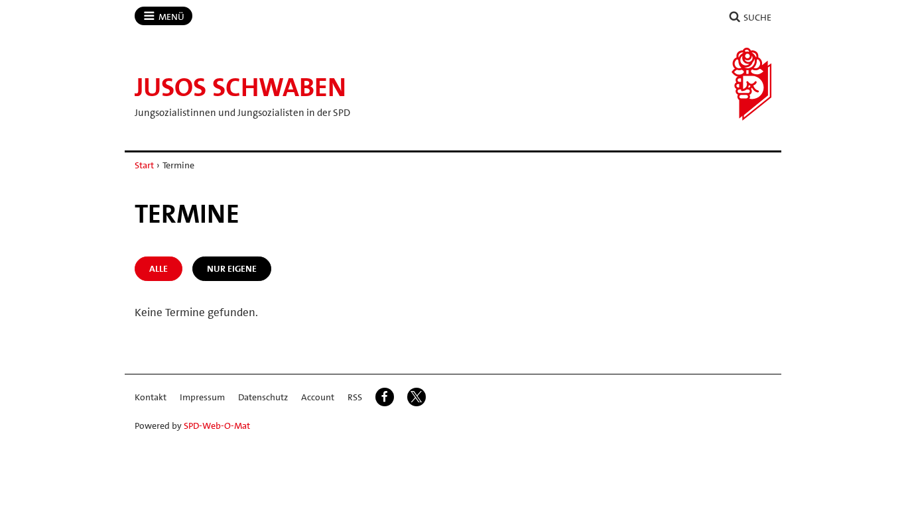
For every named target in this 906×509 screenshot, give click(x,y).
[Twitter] (416, 397)
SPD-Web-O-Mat (217, 425)
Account (317, 397)
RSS (355, 397)
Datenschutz (263, 397)
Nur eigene (232, 268)
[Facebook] (384, 397)
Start (144, 165)
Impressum (202, 397)
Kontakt (150, 397)
